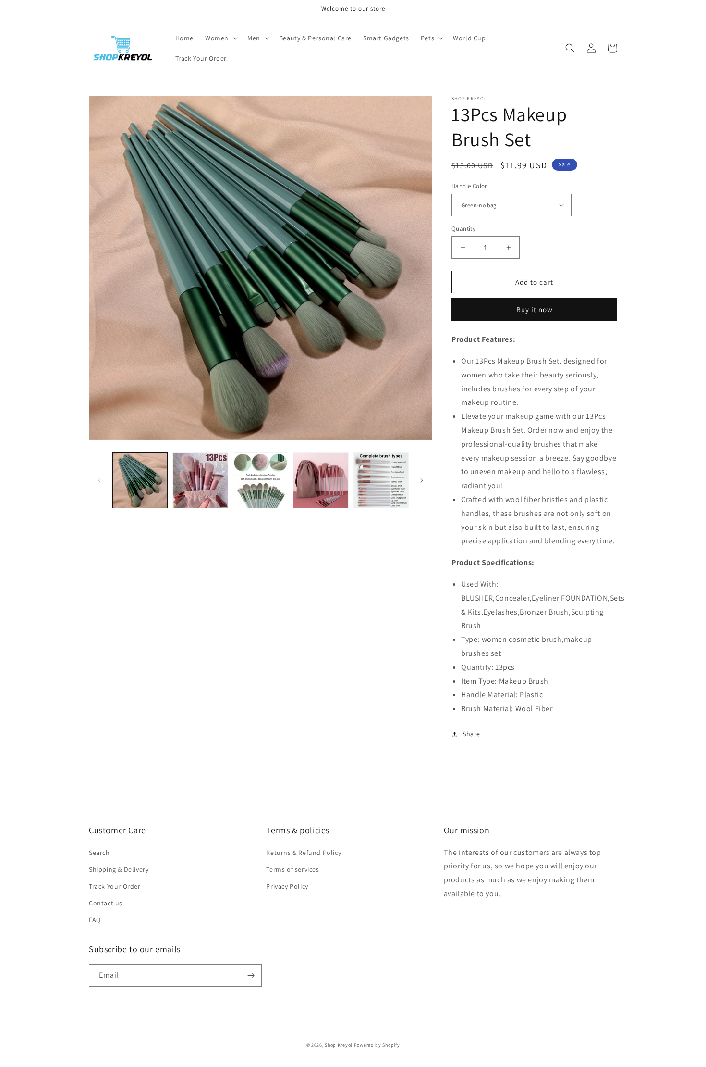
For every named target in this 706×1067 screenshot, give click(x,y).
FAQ (95, 920)
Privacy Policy (287, 886)
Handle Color (469, 186)
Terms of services (292, 869)
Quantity (463, 229)
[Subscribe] (250, 975)
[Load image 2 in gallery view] (200, 480)
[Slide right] (421, 480)
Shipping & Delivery (118, 869)
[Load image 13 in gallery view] (381, 480)
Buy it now (534, 309)
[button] (220, 38)
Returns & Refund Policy (303, 852)
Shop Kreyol (339, 1045)
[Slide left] (99, 480)
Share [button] (471, 733)
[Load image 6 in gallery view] (260, 480)
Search (99, 852)
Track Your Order (115, 886)
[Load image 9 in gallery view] (320, 480)
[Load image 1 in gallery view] (140, 480)
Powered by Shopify (377, 1045)
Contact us (105, 903)
